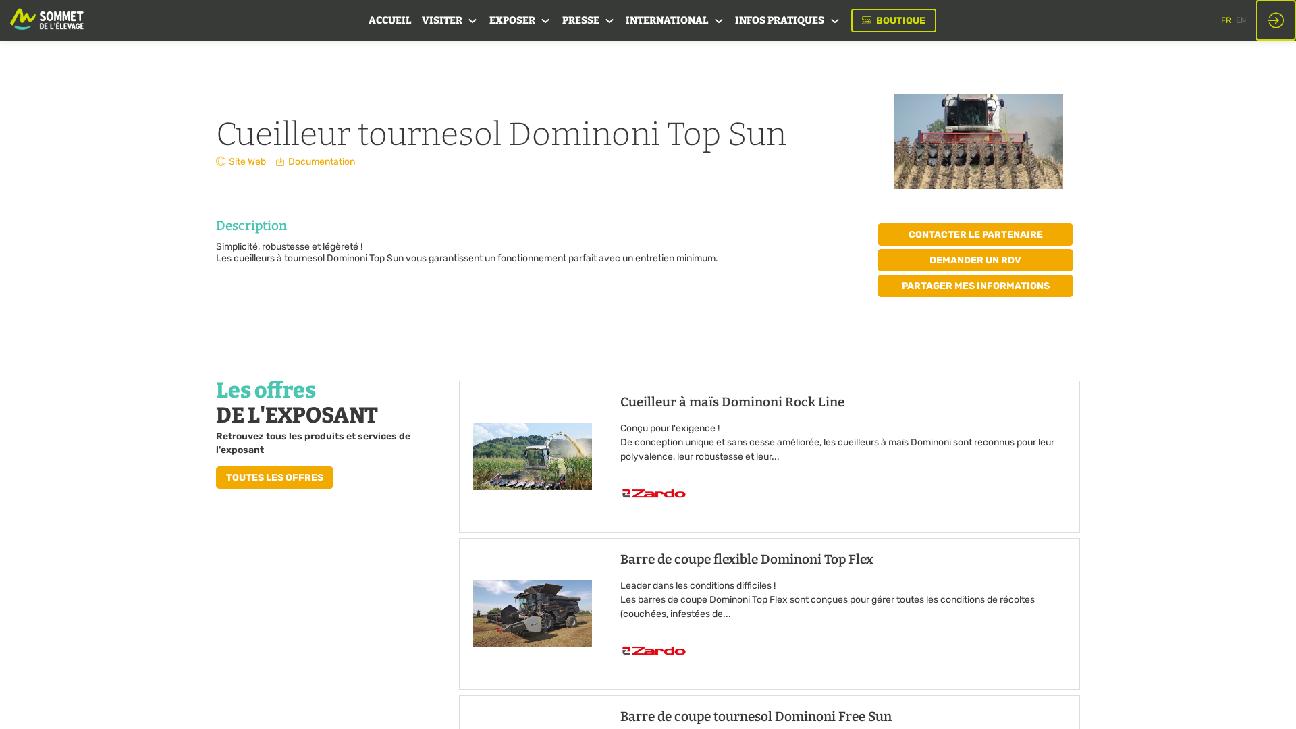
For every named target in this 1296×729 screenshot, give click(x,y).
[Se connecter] (1276, 20)
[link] (390, 20)
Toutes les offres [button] (274, 477)
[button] (893, 20)
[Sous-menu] (473, 21)
